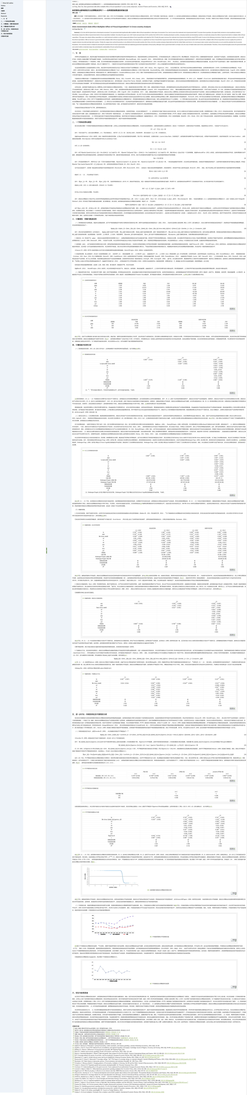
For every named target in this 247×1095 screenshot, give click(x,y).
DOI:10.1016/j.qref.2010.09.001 (187, 1072)
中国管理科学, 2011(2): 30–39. (129, 1038)
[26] (73, 1076)
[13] (73, 1051)
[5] (73, 1036)
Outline (3, 5)
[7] (73, 1039)
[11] (73, 1047)
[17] (73, 1059)
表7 (126, 655)
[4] (73, 1034)
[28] (73, 1080)
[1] (73, 1028)
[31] (73, 1086)
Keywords (4, 16)
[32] (73, 1088)
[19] (73, 1063)
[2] (73, 1030)
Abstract (3, 13)
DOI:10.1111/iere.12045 (157, 1092)
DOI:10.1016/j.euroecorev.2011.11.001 (153, 1055)
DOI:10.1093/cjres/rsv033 (178, 1047)
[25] (73, 1074)
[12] (73, 1049)
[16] (73, 1057)
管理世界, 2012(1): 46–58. (131, 1040)
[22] (73, 1068)
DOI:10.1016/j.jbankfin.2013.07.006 (186, 1059)
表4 (211, 418)
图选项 (234, 893)
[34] (73, 1091)
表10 (210, 806)
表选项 (232, 308)
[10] (73, 1045)
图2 (176, 905)
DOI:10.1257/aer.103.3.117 (152, 1057)
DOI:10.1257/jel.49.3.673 (151, 1088)
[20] (73, 1064)
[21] (73, 1066)
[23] (73, 1070)
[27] (73, 1078)
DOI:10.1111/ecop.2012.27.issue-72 (157, 1069)
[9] (73, 1043)
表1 (184, 274)
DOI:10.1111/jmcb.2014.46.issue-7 (178, 1082)
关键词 (3, 11)
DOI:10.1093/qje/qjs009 (167, 1080)
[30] (73, 1084)
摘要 (2, 8)
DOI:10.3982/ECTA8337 (148, 1078)
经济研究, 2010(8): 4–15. (112, 1034)
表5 (103, 515)
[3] (73, 1032)
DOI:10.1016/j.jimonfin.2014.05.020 (167, 1074)
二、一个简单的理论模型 (8, 21)
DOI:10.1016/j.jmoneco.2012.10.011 (162, 1076)
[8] (73, 1041)
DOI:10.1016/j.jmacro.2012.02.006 (176, 1063)
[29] (73, 1082)
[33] (73, 1090)
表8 (240, 758)
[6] (73, 1037)
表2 (188, 274)
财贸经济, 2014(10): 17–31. (113, 1032)
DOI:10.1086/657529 (151, 1071)
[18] (73, 1061)
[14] (73, 1053)
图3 (76, 946)
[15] (73, 1055)
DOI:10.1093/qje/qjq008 (154, 1086)
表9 (78, 762)
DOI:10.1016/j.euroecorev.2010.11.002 (167, 1067)
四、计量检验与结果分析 (8, 26)
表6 (220, 589)
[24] (73, 1072)
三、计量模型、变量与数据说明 (10, 24)
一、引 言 (4, 18)
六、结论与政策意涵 (6, 33)
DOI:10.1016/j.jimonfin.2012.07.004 (174, 1053)
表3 (137, 348)
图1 (93, 862)
